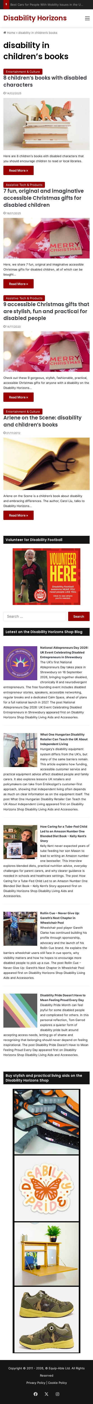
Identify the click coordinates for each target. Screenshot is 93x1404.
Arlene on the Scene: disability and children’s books (42, 421)
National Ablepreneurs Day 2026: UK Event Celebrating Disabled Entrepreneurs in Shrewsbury (64, 652)
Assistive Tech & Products (24, 185)
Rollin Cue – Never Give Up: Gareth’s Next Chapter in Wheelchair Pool (60, 917)
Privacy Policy (35, 1382)
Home (10, 32)
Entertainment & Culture (23, 71)
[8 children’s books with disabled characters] (46, 124)
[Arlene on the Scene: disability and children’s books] (46, 464)
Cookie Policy (57, 1382)
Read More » (18, 170)
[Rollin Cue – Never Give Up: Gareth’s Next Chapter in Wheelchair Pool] (20, 944)
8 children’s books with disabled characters (45, 81)
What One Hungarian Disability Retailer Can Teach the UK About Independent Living (64, 739)
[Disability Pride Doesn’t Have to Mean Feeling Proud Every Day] (20, 1026)
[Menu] (87, 20)
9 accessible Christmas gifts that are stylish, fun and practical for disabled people (46, 311)
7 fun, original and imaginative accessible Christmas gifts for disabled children (43, 198)
